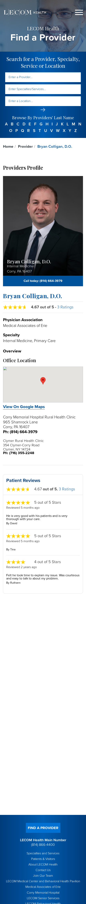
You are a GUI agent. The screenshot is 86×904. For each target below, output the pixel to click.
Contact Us (43, 870)
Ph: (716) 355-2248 (18, 453)
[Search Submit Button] (43, 109)
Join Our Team (43, 876)
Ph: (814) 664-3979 (20, 432)
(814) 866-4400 (43, 844)
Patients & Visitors (43, 859)
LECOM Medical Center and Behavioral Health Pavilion (43, 881)
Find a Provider (43, 828)
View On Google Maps (24, 406)
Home (8, 146)
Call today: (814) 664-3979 (43, 281)
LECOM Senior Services (43, 898)
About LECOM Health (43, 865)
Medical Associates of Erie (43, 887)
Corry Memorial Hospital (43, 893)
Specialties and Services (43, 853)
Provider (25, 146)
